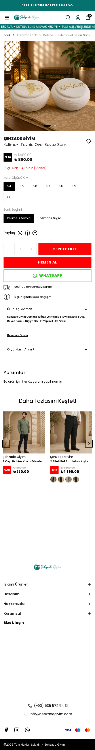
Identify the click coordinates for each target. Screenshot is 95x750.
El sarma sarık (27, 35)
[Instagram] (16, 730)
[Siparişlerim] (78, 17)
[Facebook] (6, 730)
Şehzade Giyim (54, 744)
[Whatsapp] (27, 730)
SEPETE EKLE (65, 249)
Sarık (7, 35)
